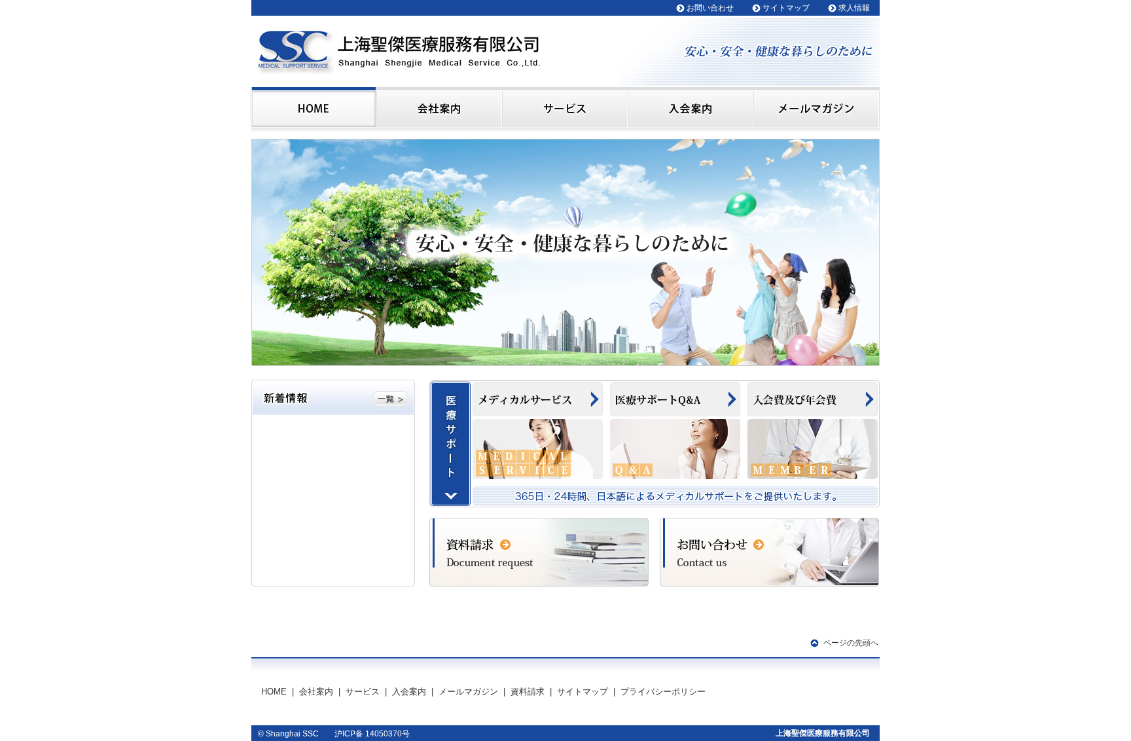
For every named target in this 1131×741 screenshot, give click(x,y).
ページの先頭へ (850, 642)
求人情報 (854, 7)
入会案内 (409, 691)
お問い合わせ (710, 7)
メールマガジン (468, 691)
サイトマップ (786, 7)
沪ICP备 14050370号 (372, 733)
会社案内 (316, 691)
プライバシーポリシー (663, 691)
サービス (363, 691)
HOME (274, 691)
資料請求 (528, 691)
